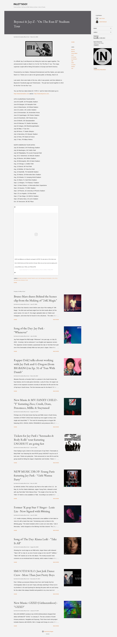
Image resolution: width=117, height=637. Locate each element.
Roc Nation (29, 269)
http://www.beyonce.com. (41, 93)
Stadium (73, 66)
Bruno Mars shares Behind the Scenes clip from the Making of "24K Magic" (35, 298)
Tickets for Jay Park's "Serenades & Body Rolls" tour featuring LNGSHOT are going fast (34, 440)
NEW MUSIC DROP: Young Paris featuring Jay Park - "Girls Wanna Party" (34, 475)
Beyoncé (73, 51)
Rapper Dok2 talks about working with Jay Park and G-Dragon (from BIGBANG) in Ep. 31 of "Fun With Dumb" (34, 366)
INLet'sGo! (20, 4)
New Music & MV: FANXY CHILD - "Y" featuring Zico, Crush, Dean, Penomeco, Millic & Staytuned (36, 404)
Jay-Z (72, 55)
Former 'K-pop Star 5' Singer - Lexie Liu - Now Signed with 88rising (34, 509)
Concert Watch (74, 53)
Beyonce (73, 49)
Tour (72, 68)
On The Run (73, 57)
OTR (72, 60)
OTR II (72, 62)
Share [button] (72, 42)
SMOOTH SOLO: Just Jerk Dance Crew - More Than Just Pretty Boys (34, 573)
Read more (56, 319)
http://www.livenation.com (21, 93)
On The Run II (74, 59)
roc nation (73, 64)
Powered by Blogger (48, 631)
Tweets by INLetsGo (100, 69)
